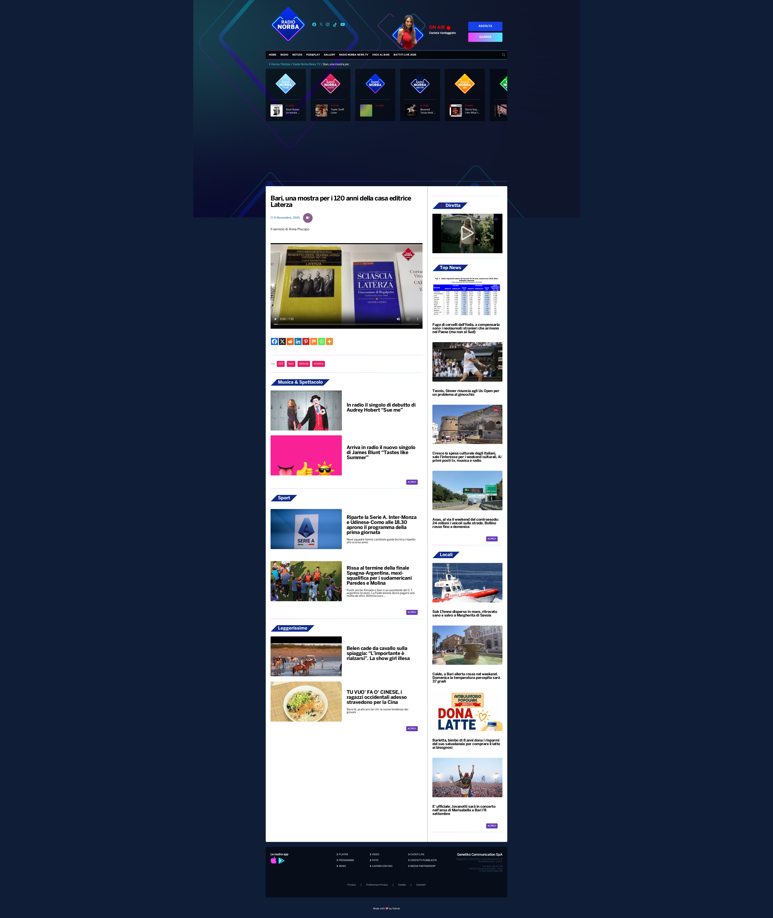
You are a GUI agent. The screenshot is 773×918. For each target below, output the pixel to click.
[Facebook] (274, 341)
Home (272, 55)
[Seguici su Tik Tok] (335, 25)
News (342, 866)
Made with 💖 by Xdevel (386, 909)
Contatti (421, 885)
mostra (318, 363)
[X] (282, 341)
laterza (303, 363)
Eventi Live (417, 854)
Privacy (351, 885)
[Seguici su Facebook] (314, 25)
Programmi (346, 860)
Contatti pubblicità (423, 860)
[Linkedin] (298, 341)
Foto (374, 860)
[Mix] (313, 341)
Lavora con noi (381, 866)
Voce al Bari (381, 55)
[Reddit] (290, 341)
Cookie (402, 885)
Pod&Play (313, 55)
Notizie (297, 55)
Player (343, 854)
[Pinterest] (305, 341)
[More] (329, 341)
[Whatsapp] (321, 341)
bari (291, 363)
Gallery (329, 55)
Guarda (485, 37)
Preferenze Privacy (377, 885)
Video (375, 854)
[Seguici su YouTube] (342, 25)
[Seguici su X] (321, 25)
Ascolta (485, 26)
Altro (411, 482)
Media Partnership (422, 866)
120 (280, 363)
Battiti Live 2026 (405, 55)
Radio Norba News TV (353, 55)
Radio (284, 55)
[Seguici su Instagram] (328, 25)
